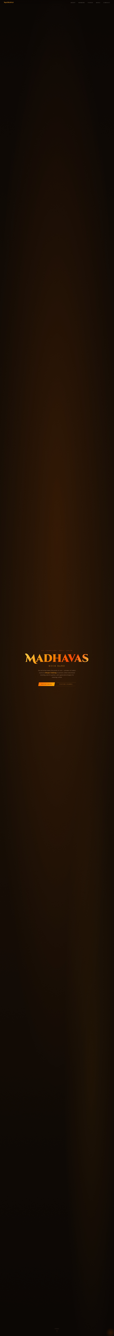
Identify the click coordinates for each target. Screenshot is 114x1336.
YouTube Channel (66, 684)
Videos (90, 2)
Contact (106, 2)
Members (81, 2)
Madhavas (9, 3)
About (73, 2)
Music (98, 2)
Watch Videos (46, 684)
